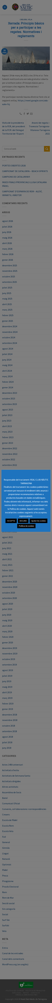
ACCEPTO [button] (11, 521)
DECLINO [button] (23, 521)
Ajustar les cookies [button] (38, 521)
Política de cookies (26, 526)
